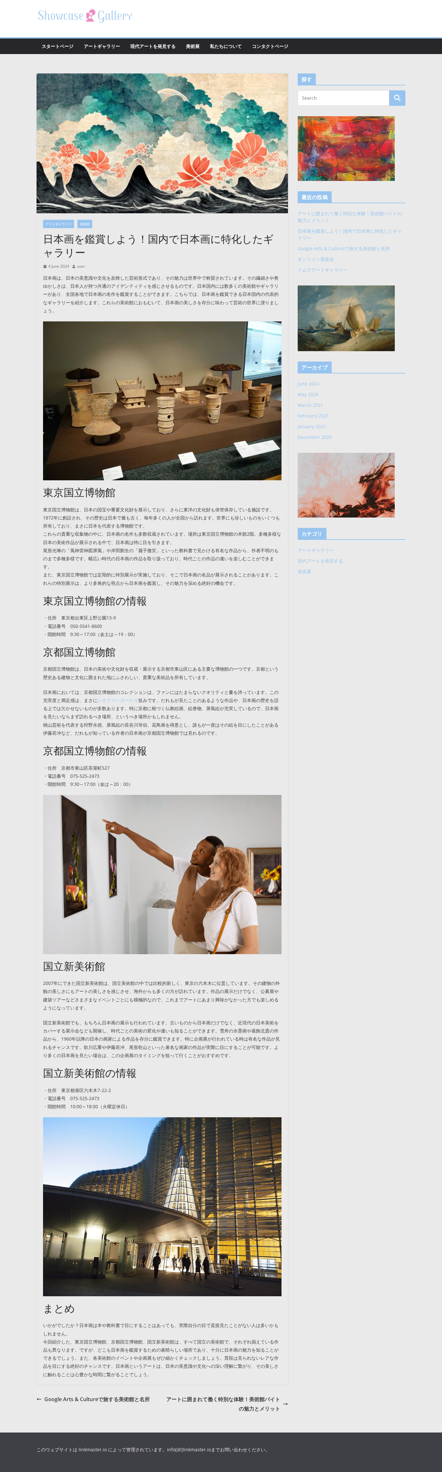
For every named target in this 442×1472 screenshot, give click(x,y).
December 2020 (315, 437)
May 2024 (308, 394)
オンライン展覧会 (316, 259)
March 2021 (310, 405)
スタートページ (57, 46)
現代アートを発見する (153, 46)
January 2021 (312, 426)
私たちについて (226, 46)
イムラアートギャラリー (323, 270)
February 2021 (313, 416)
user (81, 266)
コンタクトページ (270, 46)
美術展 (193, 46)
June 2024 (308, 384)
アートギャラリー (102, 46)
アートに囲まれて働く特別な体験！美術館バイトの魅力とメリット (223, 1404)
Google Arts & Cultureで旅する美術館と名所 (97, 1399)
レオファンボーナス (117, 700)
